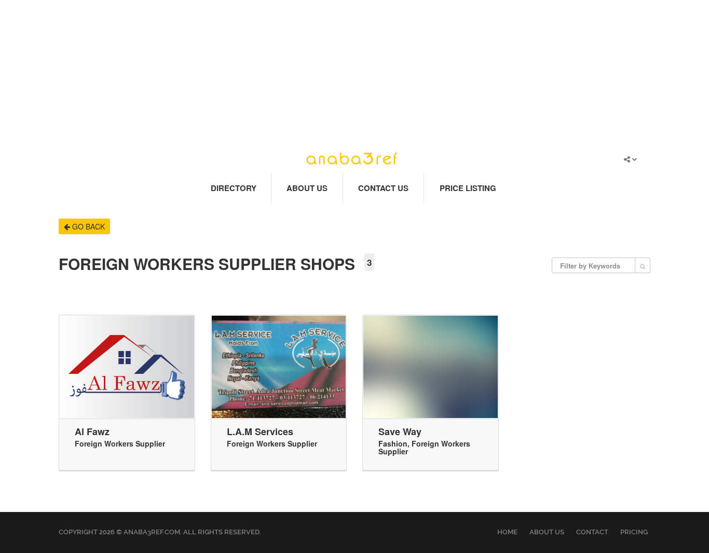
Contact (592, 532)
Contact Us (383, 188)
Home (507, 532)
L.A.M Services (260, 431)
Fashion (392, 443)
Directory (233, 188)
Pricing (634, 532)
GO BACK (87, 226)
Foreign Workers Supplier (120, 443)
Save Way (399, 431)
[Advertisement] (354, 72)
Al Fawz (92, 431)
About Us (307, 188)
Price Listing (468, 188)
